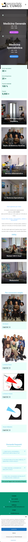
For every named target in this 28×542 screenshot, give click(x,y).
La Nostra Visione (7, 393)
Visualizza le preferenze (14, 536)
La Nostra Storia (7, 364)
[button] (26, 516)
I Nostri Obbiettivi (7, 427)
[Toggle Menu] (25, 4)
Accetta (14, 529)
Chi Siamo (5, 324)
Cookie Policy (13, 540)
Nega (14, 533)
